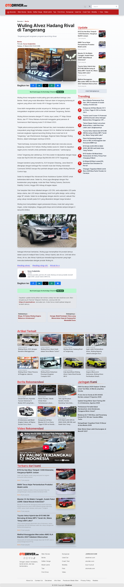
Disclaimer (48, 580)
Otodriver (68, 585)
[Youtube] (31, 558)
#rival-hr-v (55, 265)
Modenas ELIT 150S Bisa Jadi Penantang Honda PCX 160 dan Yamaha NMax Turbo (92, 417)
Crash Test (86, 12)
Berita (30, 12)
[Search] (116, 6)
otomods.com (90, 568)
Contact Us (39, 580)
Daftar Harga (37, 12)
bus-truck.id (89, 565)
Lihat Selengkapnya (92, 91)
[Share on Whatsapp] (52, 85)
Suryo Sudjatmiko (29, 44)
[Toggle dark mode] (90, 6)
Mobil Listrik (47, 12)
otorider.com (89, 561)
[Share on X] (45, 85)
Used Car (78, 12)
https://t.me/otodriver (27, 302)
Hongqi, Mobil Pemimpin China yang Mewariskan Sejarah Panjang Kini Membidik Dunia (63, 318)
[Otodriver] (16, 5)
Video (106, 12)
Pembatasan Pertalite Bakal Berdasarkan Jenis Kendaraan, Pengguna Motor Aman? (89, 409)
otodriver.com (90, 557)
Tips (54, 12)
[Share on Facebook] (33, 85)
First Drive (61, 12)
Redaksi (95, 580)
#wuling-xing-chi (40, 265)
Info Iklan (57, 580)
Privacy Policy (86, 580)
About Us (29, 580)
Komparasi (69, 12)
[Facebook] (24, 558)
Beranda (12, 12)
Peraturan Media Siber (71, 580)
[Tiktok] (34, 558)
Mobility (94, 12)
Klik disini (60, 92)
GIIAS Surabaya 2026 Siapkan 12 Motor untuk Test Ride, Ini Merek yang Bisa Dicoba (92, 389)
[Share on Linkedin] (39, 85)
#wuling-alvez (23, 265)
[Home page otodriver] (85, 6)
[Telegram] (29, 558)
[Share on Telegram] (58, 85)
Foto (101, 12)
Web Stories (22, 12)
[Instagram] (26, 558)
